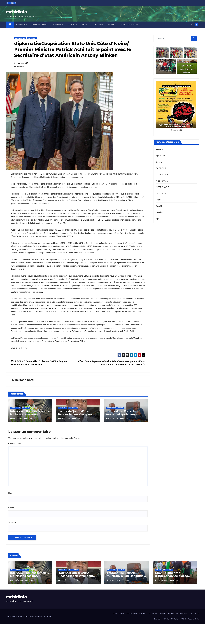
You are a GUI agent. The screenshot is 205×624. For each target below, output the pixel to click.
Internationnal (20, 38)
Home (115, 613)
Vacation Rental (193, 619)
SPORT (85, 25)
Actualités (62, 408)
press (29, 418)
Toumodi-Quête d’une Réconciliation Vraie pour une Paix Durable (75, 414)
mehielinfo (16, 11)
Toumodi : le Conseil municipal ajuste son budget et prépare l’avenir (124, 414)
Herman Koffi (22, 63)
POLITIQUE (21, 25)
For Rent (163, 613)
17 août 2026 (66, 580)
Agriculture (160, 156)
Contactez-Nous (129, 25)
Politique (25, 408)
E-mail (11, 508)
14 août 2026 (114, 580)
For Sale (171, 613)
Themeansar (47, 616)
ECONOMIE (58, 25)
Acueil (121, 613)
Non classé (161, 194)
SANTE (111, 25)
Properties (157, 619)
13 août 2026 (163, 580)
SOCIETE (72, 25)
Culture (159, 162)
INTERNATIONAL (40, 25)
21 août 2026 (18, 580)
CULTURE (98, 25)
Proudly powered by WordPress (17, 616)
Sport (158, 219)
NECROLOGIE (162, 187)
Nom (10, 493)
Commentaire (14, 444)
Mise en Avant (32, 38)
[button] (192, 25)
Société (120, 408)
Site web (12, 522)
